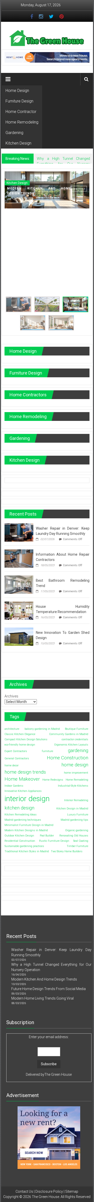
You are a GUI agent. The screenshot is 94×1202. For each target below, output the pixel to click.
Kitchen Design (18, 143)
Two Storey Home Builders (66, 851)
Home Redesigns (52, 779)
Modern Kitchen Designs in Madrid (26, 830)
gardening (78, 750)
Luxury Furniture (77, 814)
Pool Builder (47, 835)
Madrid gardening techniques (23, 819)
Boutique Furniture (76, 729)
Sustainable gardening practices (24, 846)
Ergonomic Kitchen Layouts (71, 744)
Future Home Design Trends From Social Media (48, 989)
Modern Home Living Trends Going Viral (42, 998)
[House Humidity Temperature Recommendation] (19, 610)
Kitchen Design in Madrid (72, 808)
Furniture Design (19, 101)
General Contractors (17, 758)
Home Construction (67, 758)
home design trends (25, 772)
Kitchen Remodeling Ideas (21, 814)
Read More (78, 188)
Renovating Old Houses (73, 835)
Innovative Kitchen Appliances (23, 791)
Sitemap (71, 1191)
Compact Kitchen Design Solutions (26, 739)
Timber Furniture (77, 846)
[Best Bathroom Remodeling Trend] (19, 584)
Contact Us (24, 1191)
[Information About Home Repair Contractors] (19, 558)
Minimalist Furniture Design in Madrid (29, 825)
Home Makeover (22, 779)
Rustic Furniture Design (54, 841)
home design (74, 765)
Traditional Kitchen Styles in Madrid (27, 851)
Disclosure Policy (49, 1191)
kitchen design (19, 808)
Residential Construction (20, 841)
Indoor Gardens (14, 785)
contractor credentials (75, 739)
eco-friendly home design (20, 744)
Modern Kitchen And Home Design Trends (44, 979)
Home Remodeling (22, 122)
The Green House (58, 1074)
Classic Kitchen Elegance (20, 734)
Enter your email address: (49, 1037)
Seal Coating (80, 841)
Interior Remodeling (76, 800)
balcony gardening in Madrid (42, 729)
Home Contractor (21, 111)
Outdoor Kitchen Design (19, 835)
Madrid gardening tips (74, 819)
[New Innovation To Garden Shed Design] (19, 636)
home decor (12, 765)
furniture (47, 751)
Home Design (17, 90)
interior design (27, 798)
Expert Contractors (16, 751)
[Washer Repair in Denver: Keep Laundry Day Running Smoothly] (19, 532)
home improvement (76, 772)
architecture (12, 729)
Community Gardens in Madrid (68, 734)
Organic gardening (76, 830)
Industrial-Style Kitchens (73, 785)
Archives (11, 696)
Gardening (14, 132)
